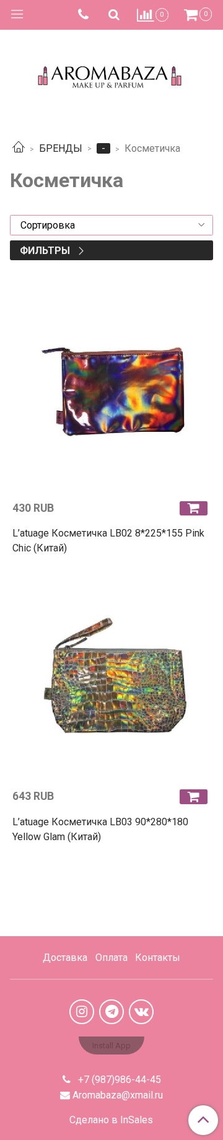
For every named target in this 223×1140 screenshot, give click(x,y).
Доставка (65, 957)
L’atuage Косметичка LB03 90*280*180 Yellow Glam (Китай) (100, 829)
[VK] (141, 1011)
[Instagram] (81, 1011)
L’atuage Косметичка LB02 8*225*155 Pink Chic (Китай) (108, 540)
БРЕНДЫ (60, 148)
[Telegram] (111, 1011)
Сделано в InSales (111, 1120)
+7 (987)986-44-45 (118, 1079)
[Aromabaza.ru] (112, 74)
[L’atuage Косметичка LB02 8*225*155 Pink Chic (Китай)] (111, 391)
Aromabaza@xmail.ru (117, 1095)
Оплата (111, 957)
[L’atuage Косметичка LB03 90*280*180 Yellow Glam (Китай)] (111, 680)
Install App (111, 1045)
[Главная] (18, 148)
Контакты (157, 957)
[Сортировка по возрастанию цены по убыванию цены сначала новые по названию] (111, 225)
